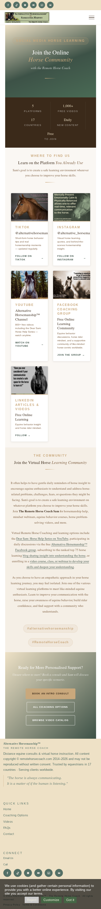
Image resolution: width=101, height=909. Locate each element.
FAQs (7, 828)
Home (7, 809)
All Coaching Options (50, 707)
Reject (31, 900)
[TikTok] (16, 5)
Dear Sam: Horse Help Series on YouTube (42, 538)
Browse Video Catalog (50, 720)
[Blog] (42, 5)
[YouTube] (33, 5)
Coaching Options (15, 815)
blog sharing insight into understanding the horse (54, 555)
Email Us (8, 858)
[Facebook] (8, 5)
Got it (70, 900)
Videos (8, 821)
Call (5, 864)
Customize (51, 900)
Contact (8, 834)
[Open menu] (91, 17)
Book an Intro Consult (50, 693)
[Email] (50, 5)
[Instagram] (25, 5)
